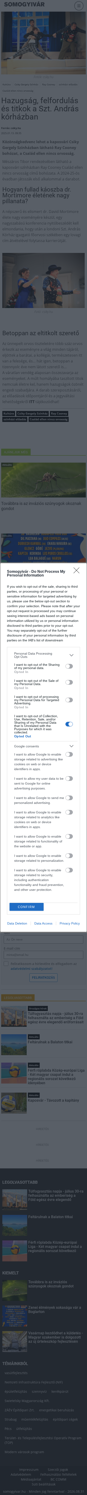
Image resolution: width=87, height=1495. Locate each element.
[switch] (69, 666)
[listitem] (43, 655)
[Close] (78, 571)
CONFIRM (26, 907)
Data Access (43, 923)
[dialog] (43, 747)
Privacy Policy (70, 923)
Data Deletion (17, 923)
